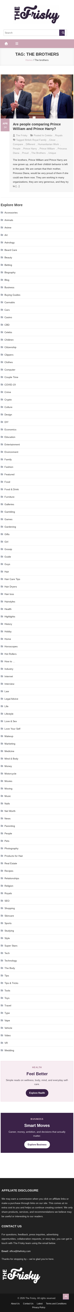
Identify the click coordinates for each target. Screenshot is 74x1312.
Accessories (11, 212)
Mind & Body (11, 758)
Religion (8, 885)
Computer (9, 369)
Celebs (48, 135)
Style (7, 938)
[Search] (62, 33)
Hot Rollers (10, 654)
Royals (58, 135)
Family (8, 459)
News (7, 818)
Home (7, 639)
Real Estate (10, 863)
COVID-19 (10, 384)
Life (6, 706)
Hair (6, 571)
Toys (6, 998)
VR (6, 1042)
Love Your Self (12, 728)
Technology (10, 960)
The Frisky (21, 135)
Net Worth (9, 811)
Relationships (11, 878)
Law (6, 691)
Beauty (8, 257)
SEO (6, 900)
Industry (8, 668)
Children (9, 339)
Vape (7, 1020)
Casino (8, 317)
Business (9, 287)
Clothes (8, 362)
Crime (7, 392)
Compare (18, 144)
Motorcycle (10, 773)
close (52, 139)
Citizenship (10, 347)
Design (8, 414)
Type (7, 1013)
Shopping (9, 908)
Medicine (9, 751)
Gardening (10, 526)
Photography (11, 848)
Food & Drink (11, 489)
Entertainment (12, 444)
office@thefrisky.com (20, 1251)
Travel (7, 1005)
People (8, 833)
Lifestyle (8, 713)
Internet (8, 676)
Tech (7, 953)
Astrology (9, 242)
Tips (6, 975)
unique (52, 153)
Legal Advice (11, 698)
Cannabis (9, 302)
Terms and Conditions (56, 1303)
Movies (8, 781)
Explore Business (37, 1144)
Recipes (8, 870)
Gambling (9, 511)
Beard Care (10, 250)
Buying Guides (12, 294)
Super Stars (10, 945)
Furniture (9, 496)
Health (8, 609)
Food (7, 481)
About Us (15, 1303)
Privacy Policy (38, 1307)
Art (6, 235)
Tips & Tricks (11, 983)
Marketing (9, 743)
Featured (9, 474)
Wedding (9, 1050)
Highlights (9, 616)
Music (7, 796)
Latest (40, 1303)
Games (8, 519)
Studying (9, 930)
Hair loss (9, 594)
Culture (8, 407)
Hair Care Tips (12, 579)
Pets (6, 841)
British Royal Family (35, 139)
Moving (8, 788)
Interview (9, 683)
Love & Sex (10, 721)
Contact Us (28, 1303)
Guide (7, 556)
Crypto (8, 399)
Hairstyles (9, 601)
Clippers (8, 354)
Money (8, 766)
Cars (7, 309)
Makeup (8, 736)
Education (9, 437)
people (16, 148)
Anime (7, 227)
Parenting (9, 826)
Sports (8, 923)
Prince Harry (30, 148)
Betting (8, 265)
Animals (8, 220)
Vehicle (8, 1028)
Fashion (8, 467)
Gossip (8, 549)
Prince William (47, 148)
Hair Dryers (10, 586)
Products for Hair (13, 855)
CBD (6, 324)
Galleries (9, 504)
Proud (25, 153)
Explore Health (37, 1093)
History (8, 624)
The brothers (38, 153)
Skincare (9, 915)
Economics (10, 429)
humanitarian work (48, 144)
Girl (6, 541)
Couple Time (11, 377)
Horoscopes (11, 646)
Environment (11, 452)
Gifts (6, 534)
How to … (9, 661)
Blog (6, 280)
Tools (7, 990)
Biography (9, 272)
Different (30, 144)
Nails (7, 803)
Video (7, 1035)
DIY (6, 422)
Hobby (8, 631)
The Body (9, 968)
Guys (7, 564)
